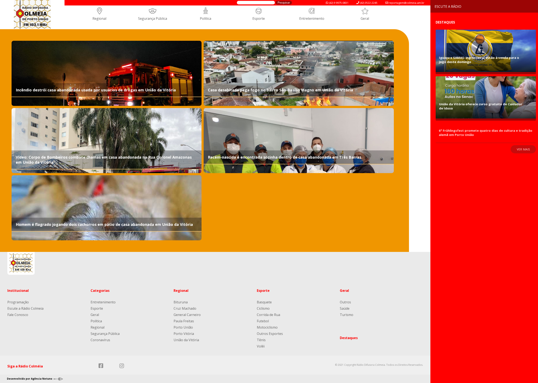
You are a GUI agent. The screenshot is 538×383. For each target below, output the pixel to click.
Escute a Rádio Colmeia (25, 308)
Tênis (261, 340)
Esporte (258, 18)
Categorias (100, 290)
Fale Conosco (17, 314)
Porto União (183, 327)
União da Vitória (186, 340)
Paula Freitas (184, 321)
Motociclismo (267, 327)
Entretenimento (311, 18)
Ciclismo (263, 308)
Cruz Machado (185, 308)
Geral (365, 18)
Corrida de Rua (268, 314)
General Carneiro (187, 314)
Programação (18, 302)
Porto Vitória (184, 333)
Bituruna (181, 302)
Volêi (261, 346)
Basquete (264, 302)
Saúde (344, 308)
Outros (345, 302)
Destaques (349, 338)
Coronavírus (100, 340)
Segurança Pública (152, 18)
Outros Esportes (270, 333)
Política (205, 18)
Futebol (263, 321)
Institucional (18, 290)
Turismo (346, 314)
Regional (99, 18)
